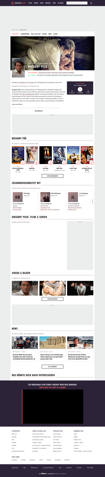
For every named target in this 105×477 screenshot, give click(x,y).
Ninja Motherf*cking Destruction (41, 437)
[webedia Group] (52, 474)
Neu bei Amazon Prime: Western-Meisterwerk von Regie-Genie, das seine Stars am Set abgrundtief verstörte (79, 357)
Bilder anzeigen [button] (52, 299)
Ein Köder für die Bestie (87, 169)
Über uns (14, 434)
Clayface (76, 448)
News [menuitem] (41, 3)
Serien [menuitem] (36, 3)
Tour (13, 448)
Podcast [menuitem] (48, 3)
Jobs (60, 467)
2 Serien (31, 82)
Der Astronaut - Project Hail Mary (41, 445)
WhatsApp (58, 460)
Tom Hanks (56, 439)
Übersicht (15, 34)
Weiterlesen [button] (38, 111)
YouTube (23, 460)
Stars (17, 30)
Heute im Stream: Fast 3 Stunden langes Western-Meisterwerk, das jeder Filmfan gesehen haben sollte (51, 357)
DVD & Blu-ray (36, 34)
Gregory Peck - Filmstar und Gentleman (50, 209)
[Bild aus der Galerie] (25, 288)
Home (13, 30)
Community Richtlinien (18, 451)
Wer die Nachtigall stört (27, 94)
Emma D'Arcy (56, 442)
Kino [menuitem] (54, 3)
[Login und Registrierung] (91, 3)
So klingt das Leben (37, 439)
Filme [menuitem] (30, 3)
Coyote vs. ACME (78, 442)
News (50, 34)
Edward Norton (57, 437)
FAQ (13, 439)
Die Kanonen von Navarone (75, 207)
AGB (24, 467)
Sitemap (14, 437)
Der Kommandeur (17, 207)
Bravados (15, 205)
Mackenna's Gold (72, 209)
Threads (48, 460)
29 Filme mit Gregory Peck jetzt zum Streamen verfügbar (56, 72)
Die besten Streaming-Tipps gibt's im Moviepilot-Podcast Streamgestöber (60, 75)
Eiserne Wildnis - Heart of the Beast (83, 451)
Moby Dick (59, 168)
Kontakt (14, 445)
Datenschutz (34, 467)
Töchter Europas (36, 442)
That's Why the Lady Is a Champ (52, 387)
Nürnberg (35, 451)
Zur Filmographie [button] (52, 176)
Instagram (32, 460)
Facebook (14, 460)
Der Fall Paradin (44, 205)
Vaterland (76, 445)
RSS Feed (66, 460)
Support (14, 442)
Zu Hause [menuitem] (60, 3)
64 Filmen (22, 82)
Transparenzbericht (48, 467)
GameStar (69, 467)
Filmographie (25, 34)
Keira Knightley (57, 448)
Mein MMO (90, 467)
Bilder (44, 34)
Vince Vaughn (57, 434)
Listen (55, 34)
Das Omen (45, 168)
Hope (75, 434)
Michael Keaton (57, 445)
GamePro (79, 467)
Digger (76, 437)
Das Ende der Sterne (38, 434)
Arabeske (32, 168)
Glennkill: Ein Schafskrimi (39, 448)
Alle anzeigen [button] (52, 366)
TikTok (40, 460)
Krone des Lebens (17, 209)
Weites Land (73, 168)
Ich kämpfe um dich (45, 207)
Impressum (15, 467)
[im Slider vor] (92, 156)
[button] (72, 91)
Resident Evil (77, 439)
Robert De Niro (57, 451)
